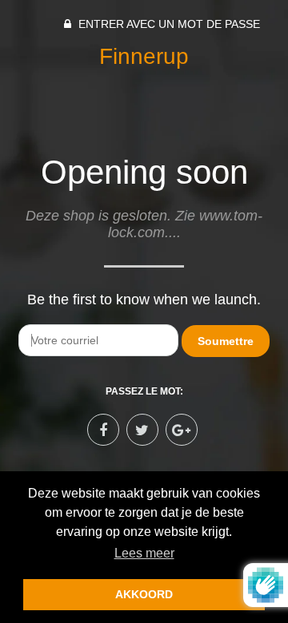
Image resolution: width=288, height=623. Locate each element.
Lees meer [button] (144, 553)
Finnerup (144, 56)
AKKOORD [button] (144, 594)
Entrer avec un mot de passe (167, 24)
